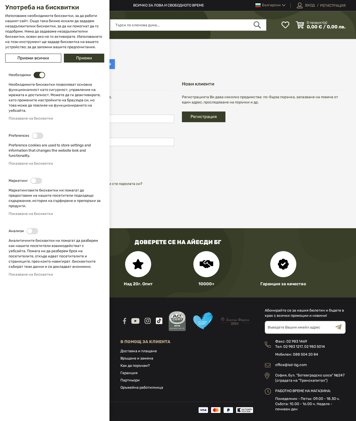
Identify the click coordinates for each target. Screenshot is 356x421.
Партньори (130, 380)
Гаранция (129, 373)
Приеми (84, 57)
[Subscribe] (340, 327)
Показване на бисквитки (31, 118)
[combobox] (188, 25)
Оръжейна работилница (141, 387)
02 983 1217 (293, 346)
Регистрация (333, 5)
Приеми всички (33, 57)
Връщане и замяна (136, 358)
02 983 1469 (296, 341)
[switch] (39, 75)
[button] (270, 5)
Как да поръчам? (135, 365)
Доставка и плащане (138, 351)
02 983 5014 (314, 346)
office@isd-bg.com (291, 365)
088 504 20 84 (305, 354)
